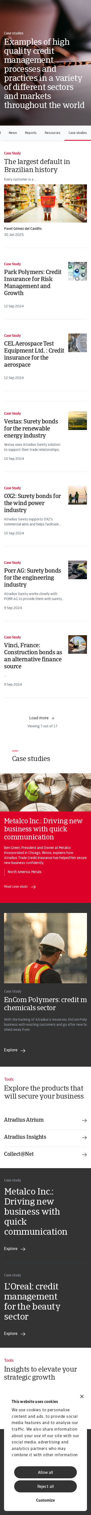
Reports (31, 133)
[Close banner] (82, 1397)
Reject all (45, 1487)
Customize (45, 1501)
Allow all (45, 1473)
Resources (52, 133)
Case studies (78, 133)
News (13, 133)
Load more (39, 718)
